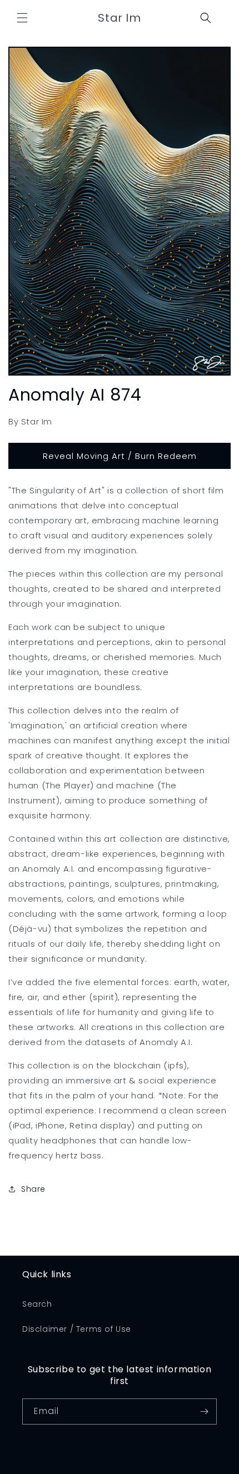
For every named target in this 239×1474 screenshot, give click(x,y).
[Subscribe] (204, 1411)
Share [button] (33, 1189)
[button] (22, 18)
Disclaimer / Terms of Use (76, 1329)
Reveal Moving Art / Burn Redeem (120, 456)
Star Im (134, 1466)
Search (37, 1304)
